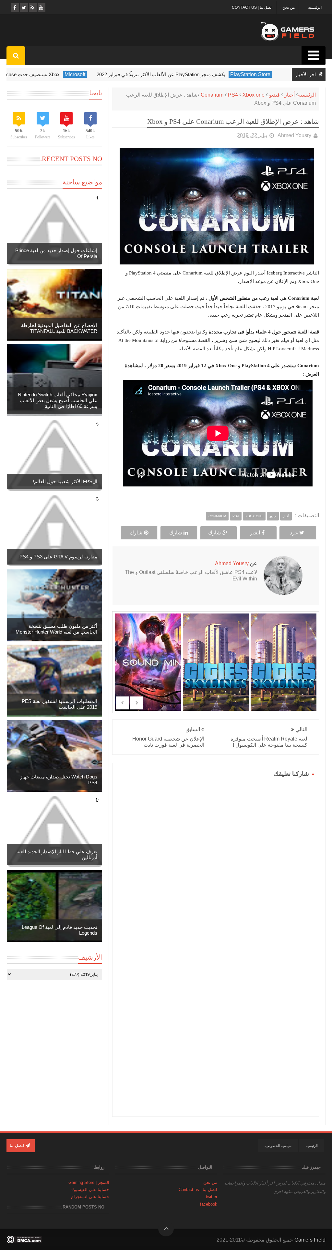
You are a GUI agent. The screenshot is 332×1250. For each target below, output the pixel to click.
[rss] (32, 7)
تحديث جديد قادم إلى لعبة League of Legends (59, 930)
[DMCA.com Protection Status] (24, 1241)
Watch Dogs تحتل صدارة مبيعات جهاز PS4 (58, 779)
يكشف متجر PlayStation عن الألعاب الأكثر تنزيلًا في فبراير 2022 (168, 74)
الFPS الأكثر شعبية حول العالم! (65, 481)
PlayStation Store (258, 74)
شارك (214, 532)
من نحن (288, 7)
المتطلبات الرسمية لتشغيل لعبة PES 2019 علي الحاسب (59, 704)
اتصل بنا (18, 1145)
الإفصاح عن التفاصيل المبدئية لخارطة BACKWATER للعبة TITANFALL (59, 328)
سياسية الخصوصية (278, 1146)
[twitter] (23, 7)
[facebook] (14, 7)
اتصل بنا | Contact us (252, 7)
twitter (211, 1196)
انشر (255, 532)
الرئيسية (315, 7)
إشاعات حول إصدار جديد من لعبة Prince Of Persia (56, 253)
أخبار (289, 95)
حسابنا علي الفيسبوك (89, 1189)
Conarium (212, 95)
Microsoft (82, 74)
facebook (208, 1204)
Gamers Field (310, 1240)
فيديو (274, 95)
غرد (294, 532)
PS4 (233, 95)
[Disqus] (215, 860)
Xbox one (254, 95)
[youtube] (41, 7)
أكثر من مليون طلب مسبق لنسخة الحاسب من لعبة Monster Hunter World (56, 629)
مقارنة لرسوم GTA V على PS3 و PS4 (58, 556)
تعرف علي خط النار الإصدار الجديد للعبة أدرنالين (57, 854)
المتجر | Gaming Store (88, 1182)
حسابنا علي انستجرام (90, 1196)
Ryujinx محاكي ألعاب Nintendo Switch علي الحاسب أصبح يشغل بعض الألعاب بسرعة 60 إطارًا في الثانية (57, 400)
